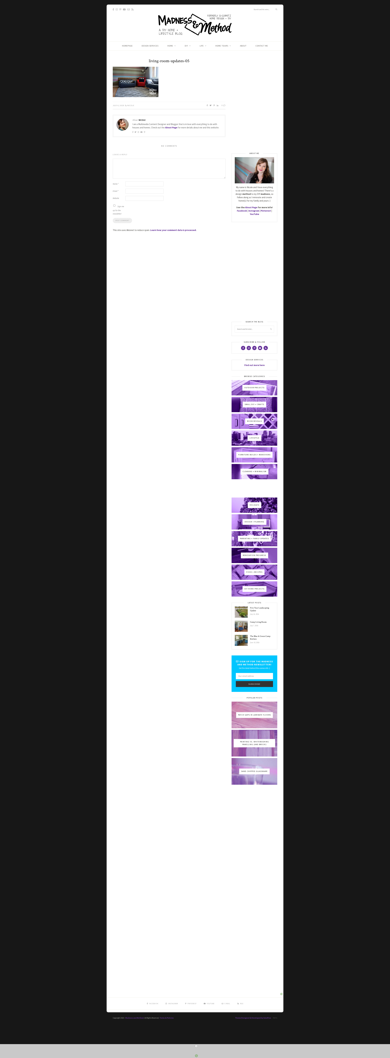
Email (116, 191)
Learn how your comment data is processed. (173, 230)
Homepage (127, 46)
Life (202, 46)
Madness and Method (134, 1018)
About (243, 46)
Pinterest (266, 210)
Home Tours (221, 46)
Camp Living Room (258, 622)
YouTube (254, 214)
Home (170, 46)
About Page (171, 127)
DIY (186, 46)
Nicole (130, 105)
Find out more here (254, 365)
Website (116, 198)
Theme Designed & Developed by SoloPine (253, 1018)
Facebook (242, 210)
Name (116, 184)
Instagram (253, 210)
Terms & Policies (167, 1018)
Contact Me (261, 46)
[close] (196, 1046)
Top (274, 1018)
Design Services (150, 46)
